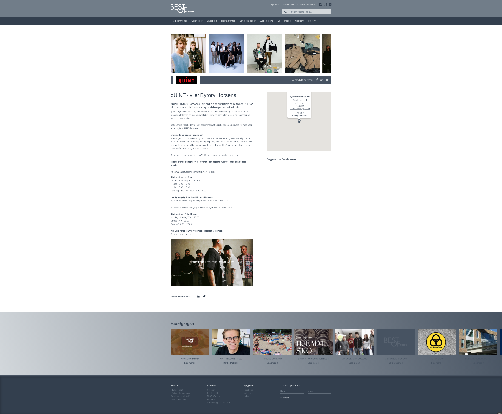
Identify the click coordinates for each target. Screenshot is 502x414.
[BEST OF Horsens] (182, 8)
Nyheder (275, 5)
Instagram (248, 393)
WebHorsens (266, 21)
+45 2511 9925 (177, 390)
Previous (170, 53)
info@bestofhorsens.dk (181, 393)
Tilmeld (286, 398)
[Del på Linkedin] (321, 80)
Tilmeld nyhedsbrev (306, 5)
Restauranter (228, 21)
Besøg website (299, 116)
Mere (311, 21)
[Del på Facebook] (317, 80)
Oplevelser (196, 21)
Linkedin (247, 396)
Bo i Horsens (284, 21)
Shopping (212, 21)
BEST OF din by (214, 396)
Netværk (299, 21)
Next (331, 53)
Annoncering (212, 399)
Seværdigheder (247, 21)
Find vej (299, 113)
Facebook (248, 390)
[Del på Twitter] (327, 80)
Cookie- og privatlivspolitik (218, 402)
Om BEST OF (288, 5)
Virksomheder (180, 21)
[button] (299, 121)
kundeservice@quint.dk (300, 109)
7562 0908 (299, 106)
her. (193, 234)
